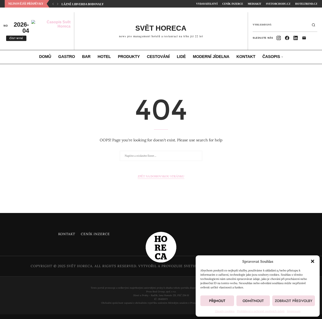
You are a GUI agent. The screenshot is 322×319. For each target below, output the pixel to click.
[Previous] (53, 4)
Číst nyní (16, 38)
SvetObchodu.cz (278, 3)
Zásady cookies (225, 311)
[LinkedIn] (295, 38)
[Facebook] (287, 38)
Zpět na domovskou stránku (161, 176)
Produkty (129, 56)
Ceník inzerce (232, 3)
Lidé (181, 56)
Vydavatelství (207, 3)
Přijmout (217, 300)
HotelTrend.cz (306, 3)
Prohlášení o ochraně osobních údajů (261, 311)
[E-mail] (304, 38)
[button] (312, 261)
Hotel (104, 56)
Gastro (66, 56)
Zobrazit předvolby (293, 300)
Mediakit (254, 3)
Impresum (294, 311)
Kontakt (245, 56)
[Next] (58, 4)
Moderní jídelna (211, 56)
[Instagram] (278, 38)
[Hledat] (313, 25)
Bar (86, 56)
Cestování (158, 56)
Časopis (271, 56)
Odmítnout (253, 300)
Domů (45, 56)
